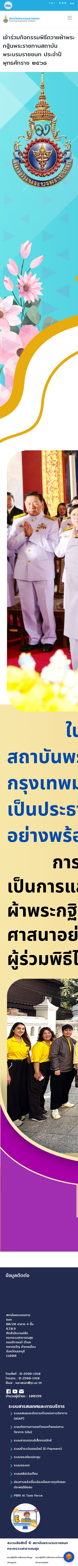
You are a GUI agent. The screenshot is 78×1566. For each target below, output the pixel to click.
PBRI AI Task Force (28, 1495)
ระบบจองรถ (22, 1465)
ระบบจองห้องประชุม (27, 1457)
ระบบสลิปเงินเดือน (26, 1473)
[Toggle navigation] (69, 18)
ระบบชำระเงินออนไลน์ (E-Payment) (38, 1448)
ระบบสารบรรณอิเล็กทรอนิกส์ (32, 1440)
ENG (72, 3)
